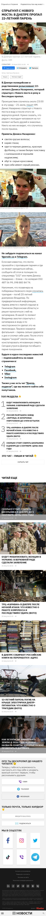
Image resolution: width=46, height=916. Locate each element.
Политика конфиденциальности (23, 880)
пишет (29, 104)
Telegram (22, 256)
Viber (7, 373)
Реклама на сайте (23, 877)
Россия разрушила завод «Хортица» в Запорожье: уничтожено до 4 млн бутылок (22, 418)
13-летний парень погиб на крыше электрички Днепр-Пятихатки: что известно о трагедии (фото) (18, 704)
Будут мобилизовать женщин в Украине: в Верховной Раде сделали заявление (25, 405)
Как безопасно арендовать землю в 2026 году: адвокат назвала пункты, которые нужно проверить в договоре (23, 744)
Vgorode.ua (8, 256)
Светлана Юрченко (12, 73)
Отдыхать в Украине (9, 4)
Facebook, (10, 370)
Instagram (10, 377)
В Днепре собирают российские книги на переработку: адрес (21, 656)
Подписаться (25, 823)
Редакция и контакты (23, 874)
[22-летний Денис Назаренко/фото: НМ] (23, 188)
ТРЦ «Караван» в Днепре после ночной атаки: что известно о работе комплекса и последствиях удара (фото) (21, 608)
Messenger (24, 796)
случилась (37, 290)
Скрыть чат (23, 462)
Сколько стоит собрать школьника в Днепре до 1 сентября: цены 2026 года (25, 446)
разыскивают (26, 86)
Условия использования (22, 871)
